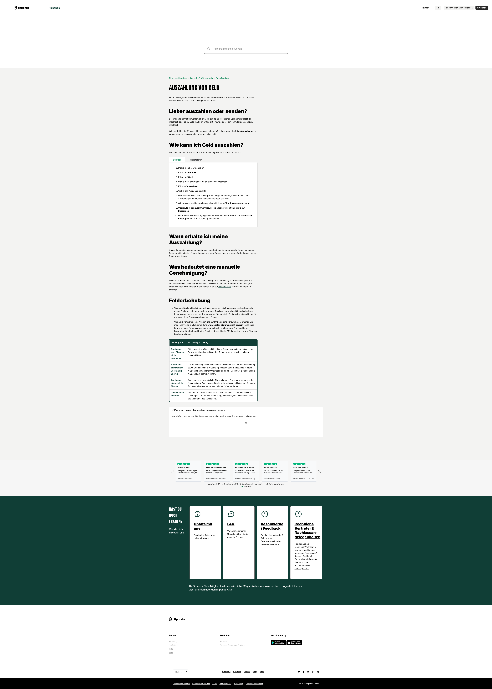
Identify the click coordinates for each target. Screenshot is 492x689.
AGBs (214, 683)
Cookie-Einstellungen (254, 683)
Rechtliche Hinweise (181, 683)
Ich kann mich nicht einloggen (459, 8)
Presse (247, 671)
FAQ (171, 652)
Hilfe (171, 649)
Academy (173, 641)
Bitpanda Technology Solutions (232, 645)
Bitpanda (223, 641)
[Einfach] (276, 423)
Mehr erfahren (196, 589)
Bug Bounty (238, 683)
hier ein (298, 586)
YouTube (172, 645)
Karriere (237, 671)
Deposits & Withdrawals (201, 78)
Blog (255, 671)
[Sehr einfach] (305, 423)
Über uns (226, 671)
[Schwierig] (216, 423)
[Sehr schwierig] (186, 423)
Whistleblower (225, 683)
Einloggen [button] (481, 8)
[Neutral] (246, 423)
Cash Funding (222, 78)
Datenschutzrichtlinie (201, 683)
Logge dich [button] (287, 586)
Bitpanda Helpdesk (178, 78)
